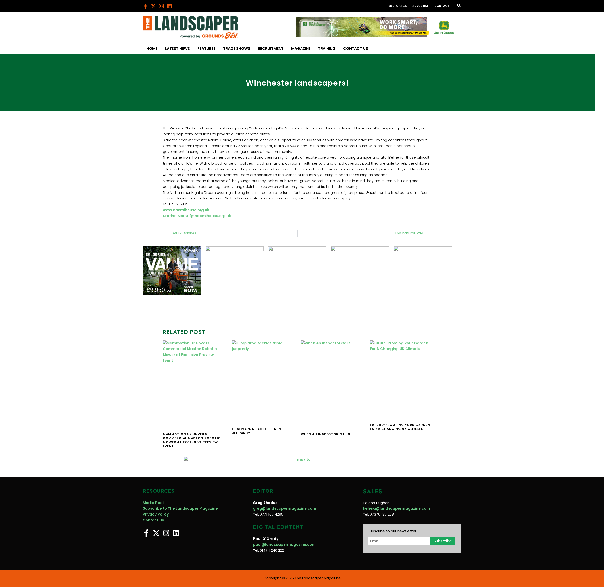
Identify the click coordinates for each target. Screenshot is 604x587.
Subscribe (443, 540)
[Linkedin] (169, 6)
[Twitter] (153, 6)
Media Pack (154, 502)
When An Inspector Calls (325, 434)
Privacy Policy (156, 514)
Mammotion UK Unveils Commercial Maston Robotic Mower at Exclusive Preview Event (192, 440)
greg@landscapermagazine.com (284, 508)
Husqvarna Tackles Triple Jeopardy (257, 431)
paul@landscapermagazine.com (284, 544)
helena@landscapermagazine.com (396, 508)
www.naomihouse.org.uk (186, 209)
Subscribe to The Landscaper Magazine (180, 508)
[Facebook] (145, 6)
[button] (459, 6)
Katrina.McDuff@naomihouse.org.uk (197, 215)
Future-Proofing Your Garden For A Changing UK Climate (400, 426)
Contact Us (153, 520)
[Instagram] (161, 6)
